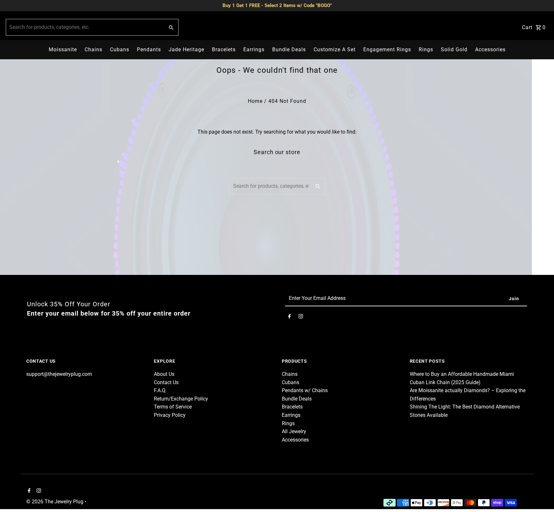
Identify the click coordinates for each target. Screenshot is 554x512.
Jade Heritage (186, 49)
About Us (164, 374)
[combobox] (84, 27)
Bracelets (224, 49)
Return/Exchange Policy (181, 399)
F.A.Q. (160, 390)
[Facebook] (289, 317)
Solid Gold (454, 49)
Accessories (490, 49)
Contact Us (166, 382)
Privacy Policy (170, 415)
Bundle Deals (289, 49)
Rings (426, 49)
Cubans (119, 49)
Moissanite (63, 49)
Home (255, 101)
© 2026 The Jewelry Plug (55, 502)
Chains (93, 49)
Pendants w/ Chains (305, 390)
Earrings (253, 49)
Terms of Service (173, 407)
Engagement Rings (387, 49)
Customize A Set (335, 49)
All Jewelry (294, 431)
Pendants (149, 49)
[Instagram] (300, 317)
